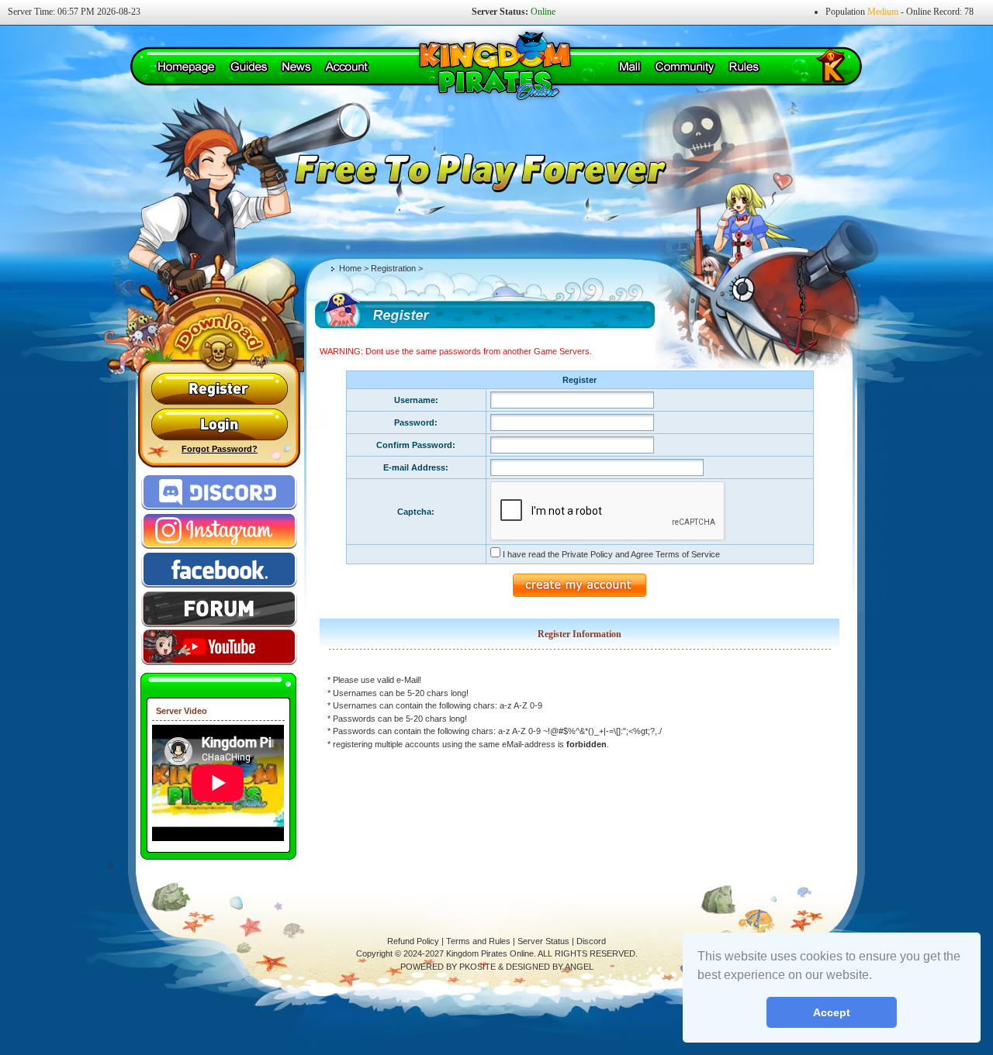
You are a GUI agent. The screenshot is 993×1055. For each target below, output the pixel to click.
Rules (744, 67)
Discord (219, 491)
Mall (630, 67)
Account (346, 67)
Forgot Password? (220, 448)
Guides (249, 67)
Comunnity (685, 67)
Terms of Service (688, 554)
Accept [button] (831, 1012)
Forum (219, 607)
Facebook (219, 569)
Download (267, 321)
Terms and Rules (478, 941)
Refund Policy (413, 941)
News (296, 67)
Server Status (543, 941)
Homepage (186, 67)
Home (350, 268)
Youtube (219, 646)
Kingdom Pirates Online (489, 66)
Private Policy (587, 554)
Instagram (219, 530)
